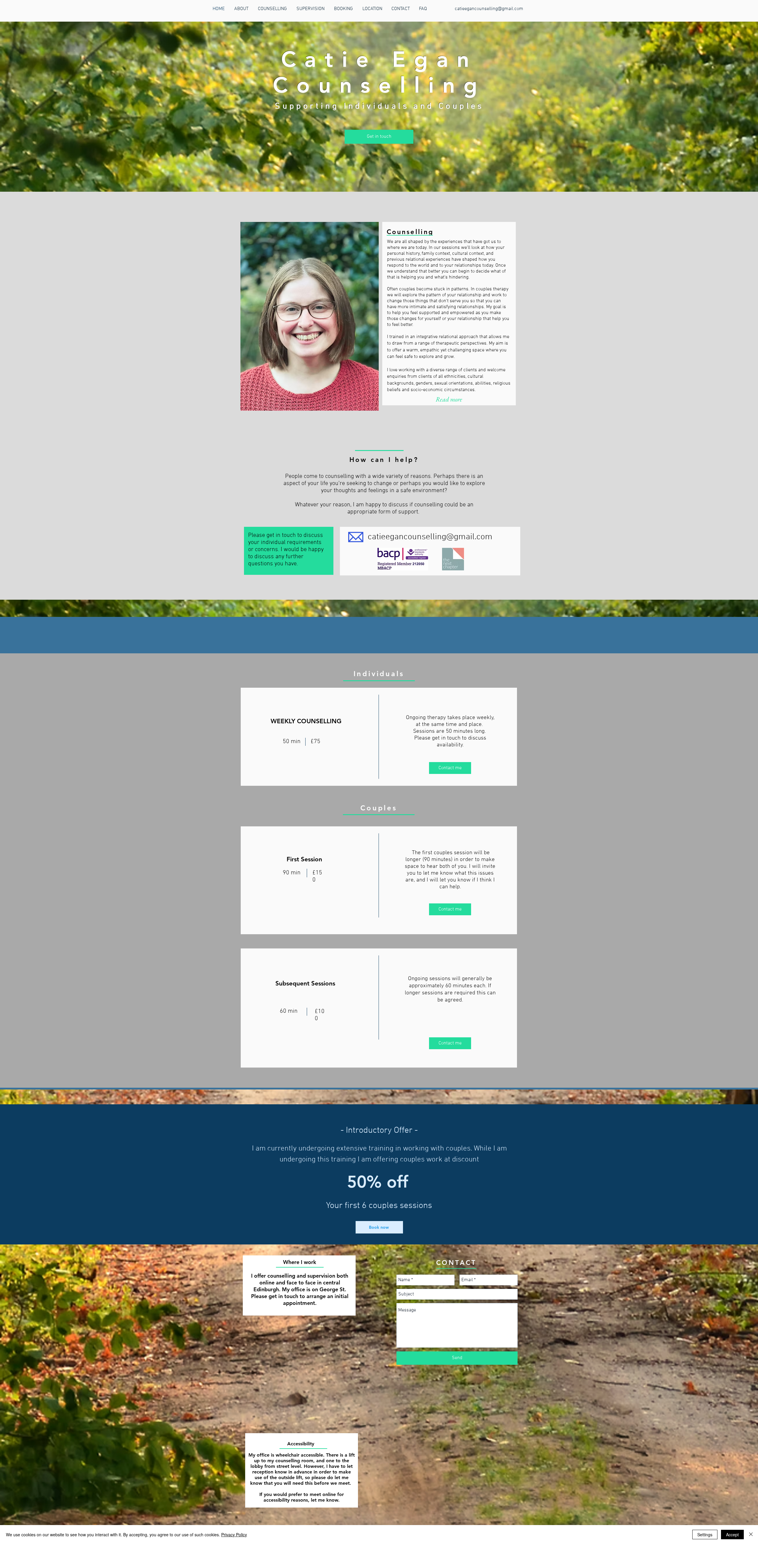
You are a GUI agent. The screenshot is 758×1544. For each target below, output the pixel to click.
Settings (704, 1534)
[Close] (750, 1534)
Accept (732, 1534)
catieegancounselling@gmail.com (489, 9)
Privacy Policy (234, 1534)
